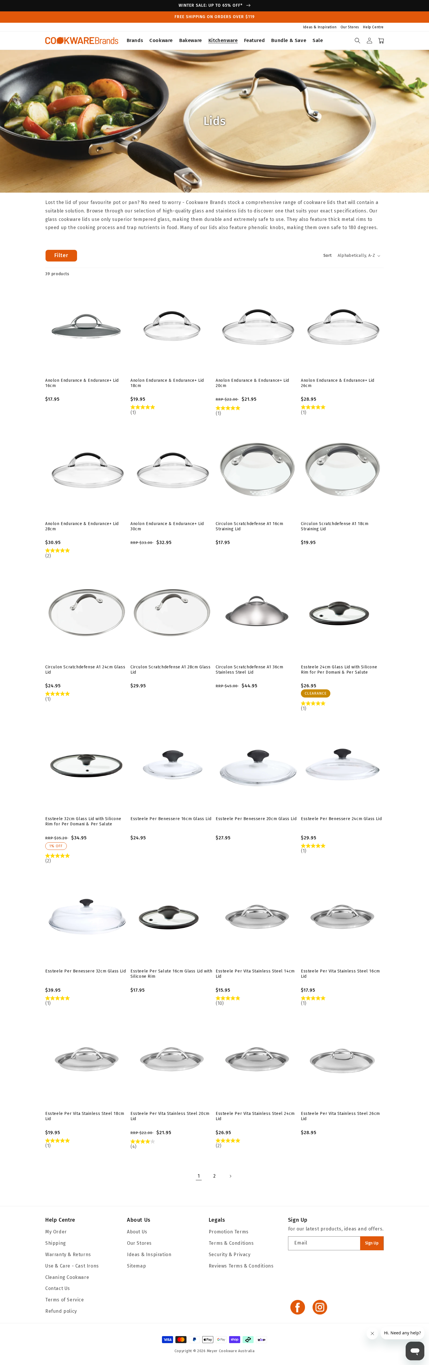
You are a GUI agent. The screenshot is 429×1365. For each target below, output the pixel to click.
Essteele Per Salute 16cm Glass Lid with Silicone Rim (171, 974)
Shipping (55, 1243)
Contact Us (57, 1288)
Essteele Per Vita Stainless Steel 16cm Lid (340, 974)
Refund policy (61, 1311)
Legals (217, 1220)
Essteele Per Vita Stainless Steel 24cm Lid (255, 1116)
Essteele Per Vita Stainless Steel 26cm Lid (340, 1116)
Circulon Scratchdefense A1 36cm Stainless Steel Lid (249, 670)
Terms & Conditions (231, 1243)
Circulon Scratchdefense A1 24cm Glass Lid (85, 670)
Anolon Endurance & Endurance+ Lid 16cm (82, 383)
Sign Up (372, 1243)
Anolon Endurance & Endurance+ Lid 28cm (82, 526)
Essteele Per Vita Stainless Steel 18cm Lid (84, 1116)
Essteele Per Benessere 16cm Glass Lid (170, 818)
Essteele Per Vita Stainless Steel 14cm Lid (255, 974)
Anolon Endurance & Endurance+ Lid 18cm (167, 383)
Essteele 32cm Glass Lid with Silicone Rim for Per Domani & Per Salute (83, 821)
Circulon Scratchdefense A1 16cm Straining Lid (249, 526)
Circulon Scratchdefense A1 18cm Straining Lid (335, 526)
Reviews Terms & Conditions (241, 1266)
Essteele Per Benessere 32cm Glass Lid (85, 971)
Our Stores (350, 27)
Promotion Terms (229, 1232)
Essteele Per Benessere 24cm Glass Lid (341, 818)
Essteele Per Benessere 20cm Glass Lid (256, 818)
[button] (135, 41)
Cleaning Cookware (67, 1277)
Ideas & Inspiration (320, 27)
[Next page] (230, 1176)
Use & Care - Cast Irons (72, 1266)
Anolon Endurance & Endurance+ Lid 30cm (167, 526)
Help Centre (373, 27)
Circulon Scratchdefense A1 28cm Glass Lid (170, 670)
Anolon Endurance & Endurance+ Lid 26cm (337, 383)
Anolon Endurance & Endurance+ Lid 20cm (252, 383)
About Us (139, 1220)
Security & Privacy (230, 1254)
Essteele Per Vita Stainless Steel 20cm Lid (170, 1116)
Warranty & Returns (68, 1254)
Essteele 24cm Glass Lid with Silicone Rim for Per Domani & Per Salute (339, 670)
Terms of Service (64, 1300)
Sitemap (136, 1266)
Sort (327, 255)
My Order (56, 1232)
